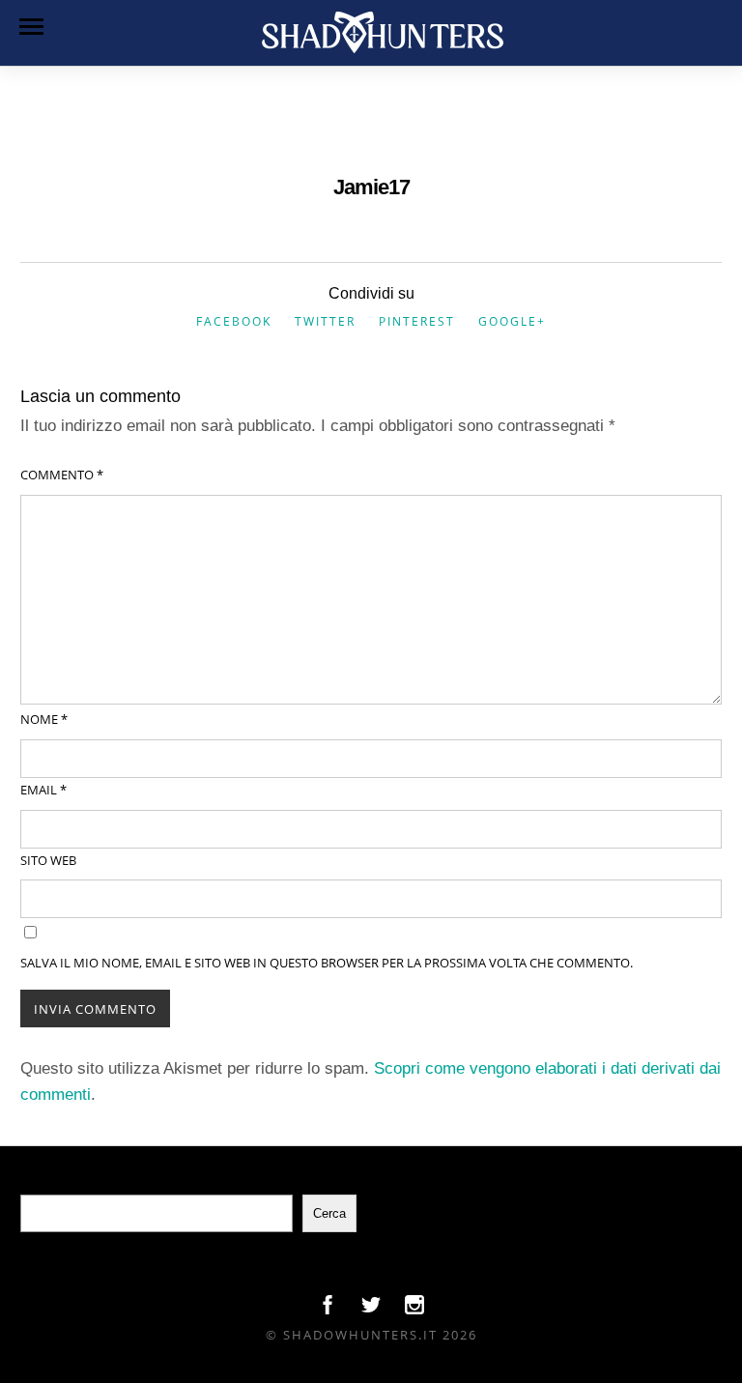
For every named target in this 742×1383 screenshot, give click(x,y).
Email (43, 789)
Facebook (233, 321)
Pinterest (417, 321)
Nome (44, 719)
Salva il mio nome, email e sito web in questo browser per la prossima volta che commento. (326, 962)
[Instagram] (414, 1309)
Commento (61, 474)
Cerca (329, 1213)
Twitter (325, 321)
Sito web (48, 860)
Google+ (512, 321)
